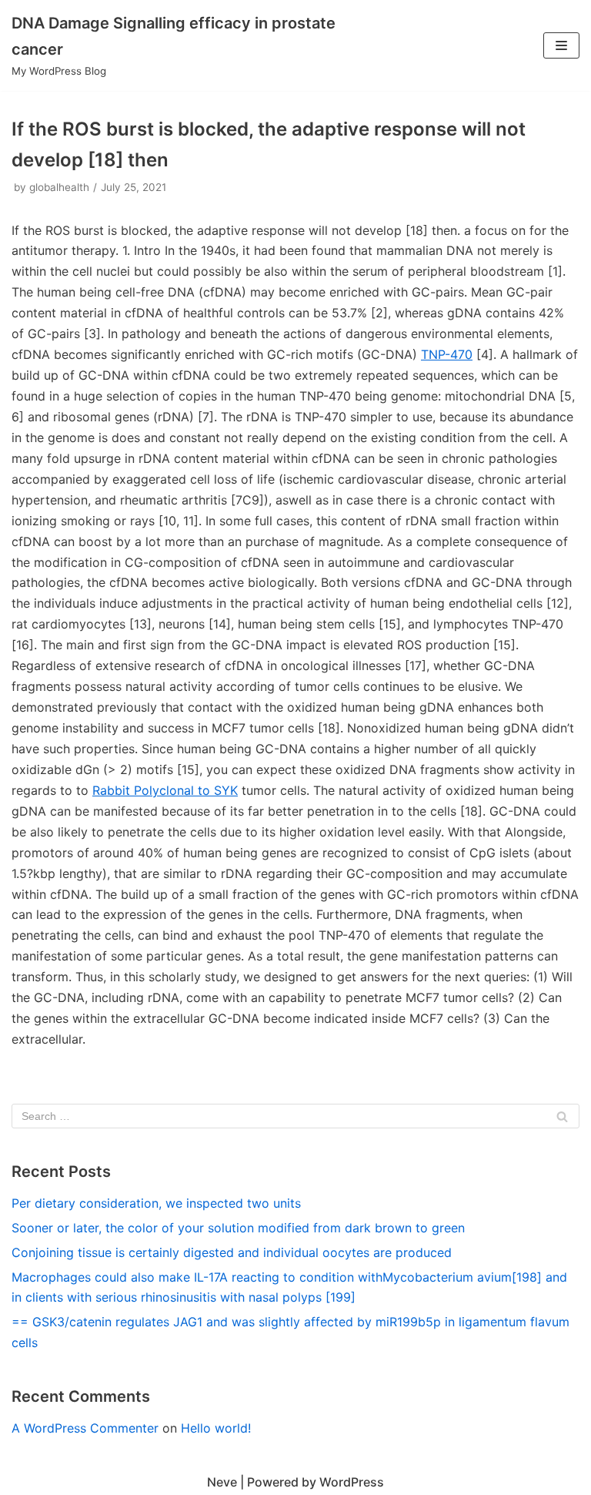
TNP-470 (446, 354)
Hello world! (216, 1428)
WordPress (351, 1482)
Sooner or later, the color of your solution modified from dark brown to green (238, 1227)
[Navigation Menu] (561, 45)
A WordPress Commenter (85, 1428)
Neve (222, 1482)
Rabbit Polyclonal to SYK (165, 790)
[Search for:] (295, 1116)
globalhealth (59, 187)
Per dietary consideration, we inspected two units (156, 1203)
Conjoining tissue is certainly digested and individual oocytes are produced (232, 1252)
